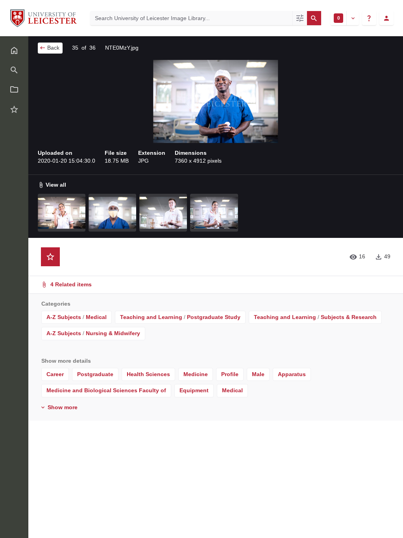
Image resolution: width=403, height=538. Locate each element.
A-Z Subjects (63, 317)
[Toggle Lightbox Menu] (352, 18)
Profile (229, 374)
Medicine (195, 374)
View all (55, 185)
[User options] (386, 18)
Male (258, 374)
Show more (62, 407)
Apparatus (292, 374)
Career (55, 374)
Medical (96, 317)
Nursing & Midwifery (113, 333)
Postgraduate (95, 374)
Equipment (194, 390)
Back (52, 48)
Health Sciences (148, 374)
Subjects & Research (349, 317)
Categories (55, 304)
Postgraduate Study (213, 317)
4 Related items (70, 284)
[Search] (314, 18)
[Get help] (369, 18)
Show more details (66, 361)
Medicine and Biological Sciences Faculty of (106, 390)
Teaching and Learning (151, 317)
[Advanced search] (299, 18)
